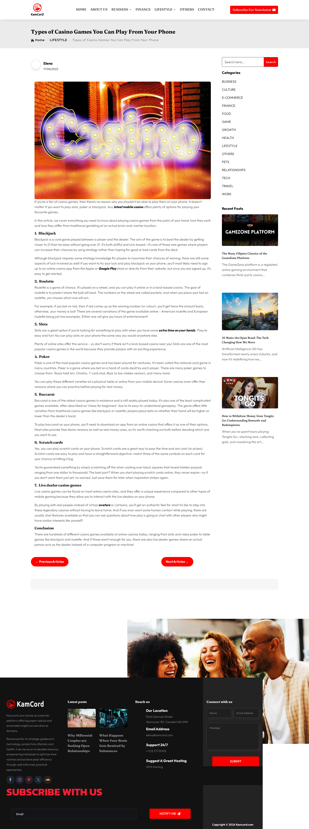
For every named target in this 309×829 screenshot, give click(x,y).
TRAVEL (227, 186)
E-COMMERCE (232, 98)
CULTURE (229, 90)
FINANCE (143, 9)
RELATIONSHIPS (234, 170)
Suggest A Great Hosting (166, 760)
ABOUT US (98, 9)
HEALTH (228, 138)
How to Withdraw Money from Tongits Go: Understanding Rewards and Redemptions (248, 420)
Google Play (107, 268)
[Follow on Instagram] (20, 780)
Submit (235, 761)
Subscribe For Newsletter (252, 10)
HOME (81, 9)
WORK (227, 194)
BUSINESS (119, 9)
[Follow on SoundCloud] (48, 780)
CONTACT (206, 9)
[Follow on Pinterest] (29, 780)
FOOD (226, 114)
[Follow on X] (38, 780)
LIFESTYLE (163, 9)
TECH (226, 178)
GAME (226, 122)
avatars (104, 505)
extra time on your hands (177, 330)
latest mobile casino (128, 207)
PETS (225, 162)
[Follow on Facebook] (10, 780)
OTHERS (187, 9)
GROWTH (229, 130)
